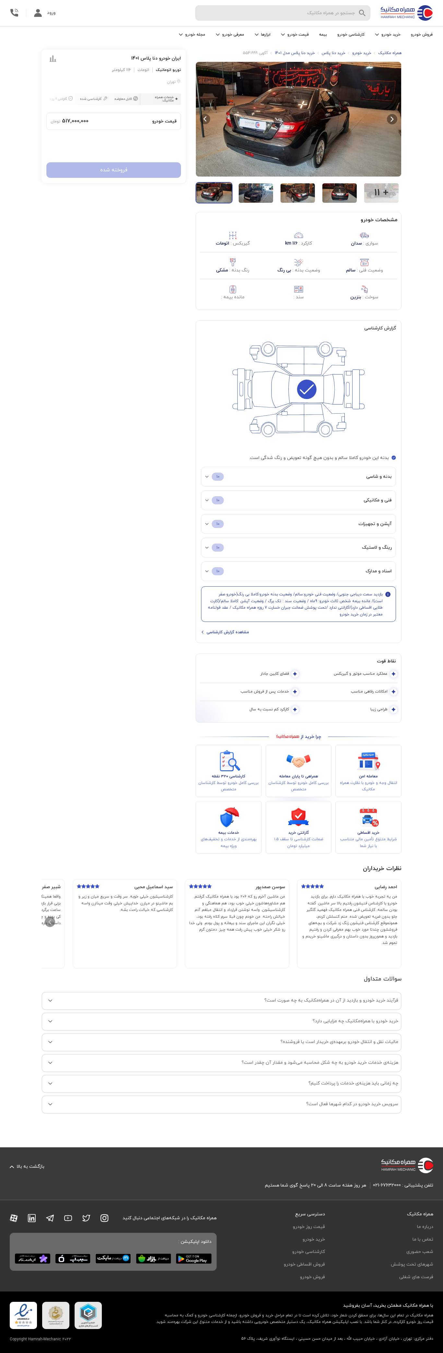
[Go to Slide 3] (297, 193)
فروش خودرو (422, 34)
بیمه (323, 34)
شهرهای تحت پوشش (412, 1264)
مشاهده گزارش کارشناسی (228, 632)
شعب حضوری (419, 1252)
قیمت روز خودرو (309, 1227)
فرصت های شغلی (416, 1277)
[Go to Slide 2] (255, 193)
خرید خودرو (314, 1239)
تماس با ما (423, 1239)
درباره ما (425, 1227)
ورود (51, 13)
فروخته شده (113, 170)
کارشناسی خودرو (351, 34)
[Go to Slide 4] (339, 193)
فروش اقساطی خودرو (304, 1264)
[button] (298, 119)
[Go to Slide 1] (214, 192)
